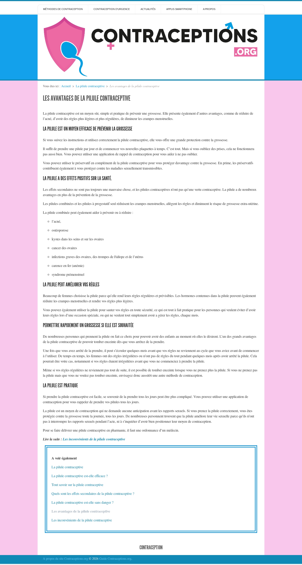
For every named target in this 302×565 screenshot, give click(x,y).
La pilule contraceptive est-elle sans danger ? (82, 502)
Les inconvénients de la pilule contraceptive (94, 439)
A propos (209, 9)
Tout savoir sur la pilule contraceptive (77, 484)
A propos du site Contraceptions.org (65, 558)
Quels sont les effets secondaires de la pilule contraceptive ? (93, 493)
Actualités (148, 9)
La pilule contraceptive (90, 86)
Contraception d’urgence (112, 9)
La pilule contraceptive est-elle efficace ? (80, 475)
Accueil (66, 86)
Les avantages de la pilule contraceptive (86, 98)
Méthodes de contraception (63, 9)
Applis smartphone (179, 9)
